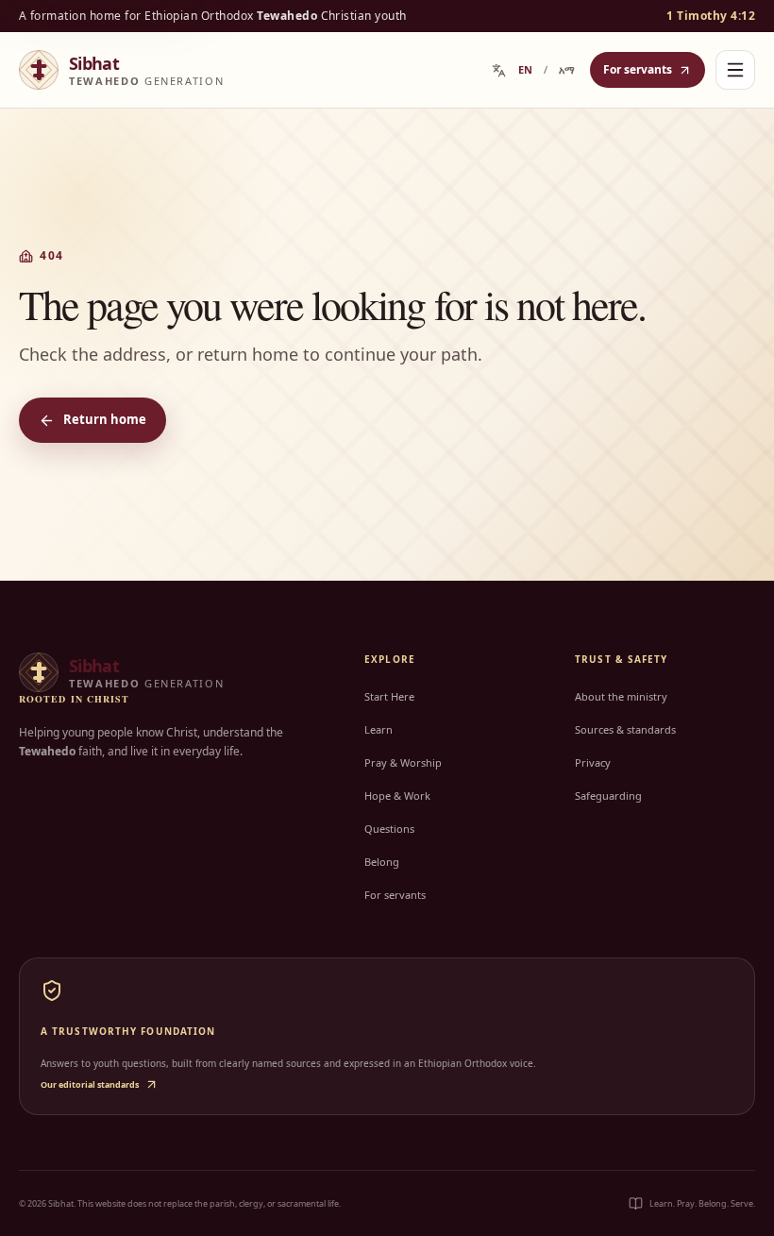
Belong (381, 862)
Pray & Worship (403, 762)
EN (525, 69)
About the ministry (621, 696)
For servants (637, 69)
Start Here (389, 696)
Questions (389, 828)
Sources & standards (625, 729)
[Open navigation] (735, 70)
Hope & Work (397, 795)
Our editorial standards (90, 1084)
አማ (567, 69)
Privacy (593, 762)
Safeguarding (608, 795)
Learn (378, 729)
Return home (104, 419)
